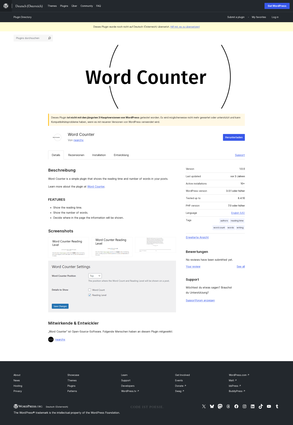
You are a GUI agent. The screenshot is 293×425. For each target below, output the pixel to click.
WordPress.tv (130, 391)
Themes (72, 380)
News (17, 380)
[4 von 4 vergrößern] (171, 265)
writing (240, 227)
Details (56, 155)
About (17, 375)
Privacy (18, 391)
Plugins (71, 385)
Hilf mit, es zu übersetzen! (185, 26)
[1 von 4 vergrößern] (84, 241)
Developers (127, 385)
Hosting (18, 385)
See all (241, 266)
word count (219, 227)
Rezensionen (76, 155)
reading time (237, 220)
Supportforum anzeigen (200, 300)
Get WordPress (277, 5)
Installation (99, 155)
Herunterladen (234, 137)
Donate (180, 385)
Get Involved (182, 375)
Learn (124, 375)
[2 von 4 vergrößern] (128, 241)
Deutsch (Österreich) (57, 406)
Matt (233, 380)
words (231, 227)
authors (224, 220)
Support (240, 155)
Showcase (73, 375)
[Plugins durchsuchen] (49, 38)
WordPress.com (239, 375)
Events (179, 380)
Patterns (72, 391)
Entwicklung (121, 155)
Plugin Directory (23, 17)
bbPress (235, 385)
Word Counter (95, 186)
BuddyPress (237, 391)
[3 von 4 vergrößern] (171, 241)
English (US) (238, 212)
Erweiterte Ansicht (197, 237)
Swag (179, 391)
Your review (193, 266)
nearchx (79, 140)
